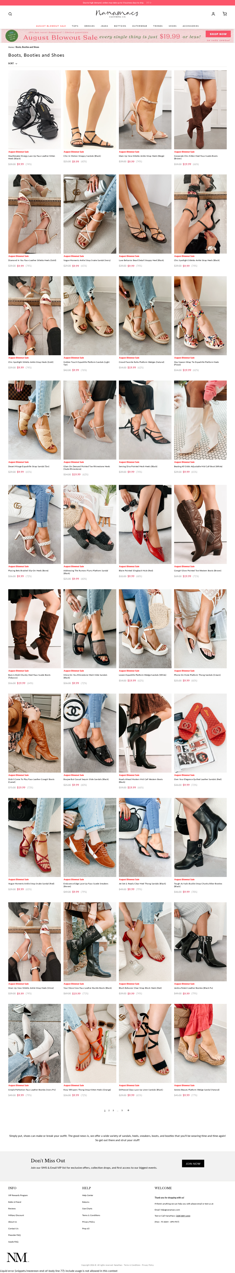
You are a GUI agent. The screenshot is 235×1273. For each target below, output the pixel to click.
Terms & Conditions (91, 1215)
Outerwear (139, 26)
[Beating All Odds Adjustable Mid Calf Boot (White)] (200, 420)
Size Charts (87, 1208)
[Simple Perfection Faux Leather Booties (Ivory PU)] (34, 1043)
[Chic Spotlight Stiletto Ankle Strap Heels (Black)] (200, 213)
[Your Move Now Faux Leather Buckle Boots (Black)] (89, 941)
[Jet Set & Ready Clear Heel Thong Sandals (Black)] (145, 837)
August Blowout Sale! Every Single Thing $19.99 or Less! (113, 2)
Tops (75, 26)
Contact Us (13, 1228)
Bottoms (120, 26)
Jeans (104, 26)
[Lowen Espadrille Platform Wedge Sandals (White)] (145, 628)
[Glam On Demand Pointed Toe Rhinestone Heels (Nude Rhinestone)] (89, 420)
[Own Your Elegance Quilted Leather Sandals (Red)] (200, 733)
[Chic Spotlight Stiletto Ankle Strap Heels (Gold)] (34, 315)
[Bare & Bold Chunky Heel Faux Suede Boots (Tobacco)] (34, 628)
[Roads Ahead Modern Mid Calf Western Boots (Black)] (145, 733)
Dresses (89, 26)
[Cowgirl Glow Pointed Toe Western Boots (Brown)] (200, 524)
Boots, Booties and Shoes (27, 47)
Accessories (191, 26)
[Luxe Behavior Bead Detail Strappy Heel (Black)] (145, 213)
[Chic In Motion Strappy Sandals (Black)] (89, 109)
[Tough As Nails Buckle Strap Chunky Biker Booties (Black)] (200, 837)
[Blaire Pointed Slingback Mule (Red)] (145, 524)
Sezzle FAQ (13, 1241)
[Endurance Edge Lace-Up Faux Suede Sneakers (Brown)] (89, 837)
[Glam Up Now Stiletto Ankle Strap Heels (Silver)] (34, 941)
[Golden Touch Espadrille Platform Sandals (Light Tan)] (89, 315)
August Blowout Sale (51, 26)
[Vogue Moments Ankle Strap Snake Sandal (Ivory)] (89, 213)
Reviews (12, 1208)
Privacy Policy (88, 1221)
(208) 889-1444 (183, 1215)
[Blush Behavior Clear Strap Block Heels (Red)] (145, 941)
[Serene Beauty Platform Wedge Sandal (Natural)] (200, 1043)
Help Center (87, 1195)
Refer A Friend (14, 1202)
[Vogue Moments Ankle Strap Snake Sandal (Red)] (34, 837)
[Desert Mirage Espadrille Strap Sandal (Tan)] (34, 420)
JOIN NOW (193, 1163)
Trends (158, 26)
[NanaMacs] (118, 14)
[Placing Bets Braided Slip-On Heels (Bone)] (34, 524)
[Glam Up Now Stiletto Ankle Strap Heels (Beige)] (145, 109)
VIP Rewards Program (18, 1195)
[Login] (214, 14)
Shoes (173, 26)
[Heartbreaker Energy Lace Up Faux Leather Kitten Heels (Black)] (34, 109)
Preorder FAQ (14, 1235)
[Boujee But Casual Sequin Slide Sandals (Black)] (89, 733)
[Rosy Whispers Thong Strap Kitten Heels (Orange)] (89, 1043)
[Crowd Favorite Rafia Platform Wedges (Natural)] (145, 315)
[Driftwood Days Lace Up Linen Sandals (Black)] (145, 1043)
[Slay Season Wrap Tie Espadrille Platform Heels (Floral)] (200, 315)
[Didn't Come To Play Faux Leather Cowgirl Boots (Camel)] (34, 733)
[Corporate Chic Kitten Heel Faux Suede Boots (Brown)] (200, 109)
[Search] (10, 14)
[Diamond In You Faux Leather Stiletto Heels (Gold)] (34, 213)
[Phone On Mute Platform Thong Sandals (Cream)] (200, 628)
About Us (12, 1221)
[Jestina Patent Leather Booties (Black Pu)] (200, 941)
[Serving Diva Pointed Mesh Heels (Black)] (145, 420)
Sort (11, 63)
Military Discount (16, 1215)
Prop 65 (85, 1228)
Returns (85, 1202)
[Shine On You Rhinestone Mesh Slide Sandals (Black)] (89, 628)
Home (11, 47)
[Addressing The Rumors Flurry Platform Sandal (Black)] (89, 524)
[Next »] (128, 1110)
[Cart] (223, 14)
